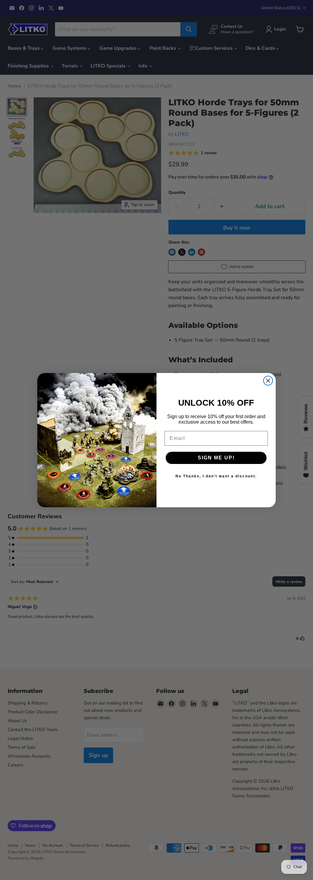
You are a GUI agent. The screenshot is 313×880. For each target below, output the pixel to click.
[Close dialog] (268, 380)
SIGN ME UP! (216, 457)
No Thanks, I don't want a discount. (216, 476)
